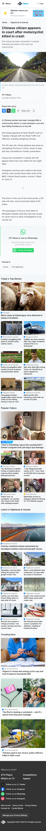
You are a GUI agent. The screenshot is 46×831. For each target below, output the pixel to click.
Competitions (30, 775)
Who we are (6, 805)
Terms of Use (17, 805)
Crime (5, 267)
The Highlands (17, 267)
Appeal (26, 778)
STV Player (7, 775)
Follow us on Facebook (15, 789)
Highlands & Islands (19, 22)
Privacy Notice (31, 805)
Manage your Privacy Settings (15, 815)
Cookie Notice (17, 808)
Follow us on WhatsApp (15, 794)
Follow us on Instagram (15, 799)
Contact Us (5, 808)
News (4, 22)
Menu (8, 3)
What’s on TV (8, 778)
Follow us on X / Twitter (15, 784)
